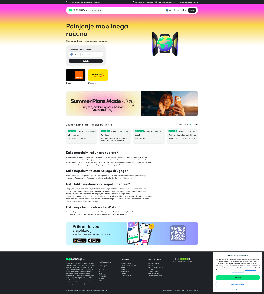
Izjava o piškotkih (179, 290)
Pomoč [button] (192, 10)
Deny (237, 290)
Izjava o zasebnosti (167, 290)
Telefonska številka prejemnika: (80, 49)
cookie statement (250, 270)
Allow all (238, 278)
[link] (80, 240)
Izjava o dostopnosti (192, 290)
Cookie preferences (237, 284)
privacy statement (238, 272)
